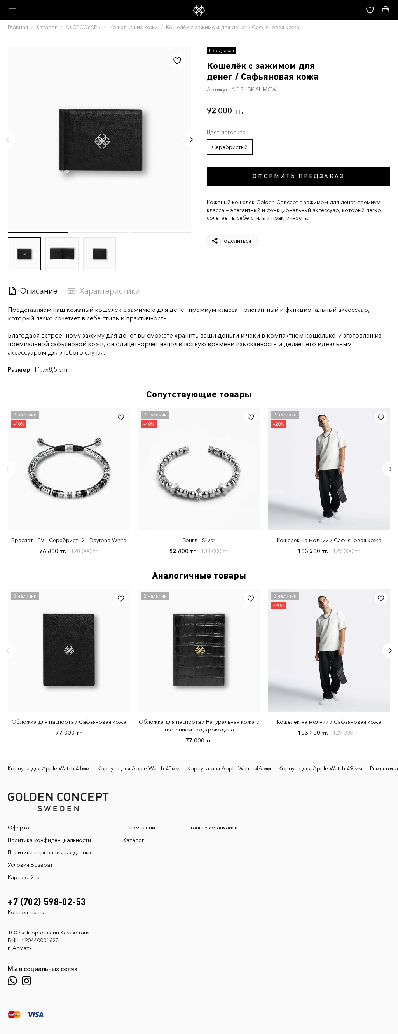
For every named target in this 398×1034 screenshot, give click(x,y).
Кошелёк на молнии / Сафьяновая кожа (329, 540)
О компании (139, 827)
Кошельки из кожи (134, 27)
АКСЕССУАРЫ (83, 27)
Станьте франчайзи (212, 827)
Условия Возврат (30, 864)
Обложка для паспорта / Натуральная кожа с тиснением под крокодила (199, 725)
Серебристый (230, 146)
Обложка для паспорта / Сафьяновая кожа (69, 721)
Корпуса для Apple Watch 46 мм (229, 768)
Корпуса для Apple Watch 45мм (139, 768)
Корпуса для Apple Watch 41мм (49, 768)
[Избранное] (177, 60)
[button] (8, 139)
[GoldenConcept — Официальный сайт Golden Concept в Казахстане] (198, 10)
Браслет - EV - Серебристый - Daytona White (68, 540)
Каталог (46, 27)
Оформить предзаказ (299, 176)
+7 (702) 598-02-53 (47, 902)
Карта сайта (24, 877)
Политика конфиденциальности (49, 839)
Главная (18, 27)
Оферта (18, 827)
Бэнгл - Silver (199, 540)
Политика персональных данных (50, 852)
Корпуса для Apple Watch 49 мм (320, 768)
